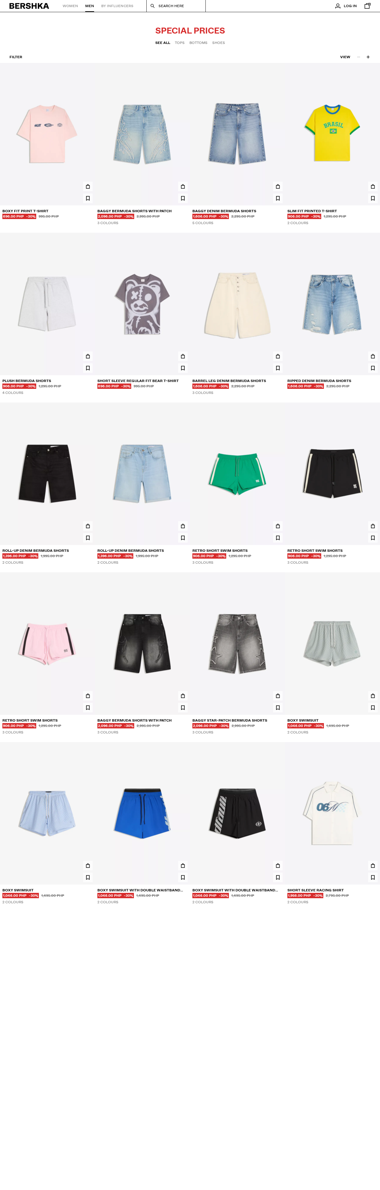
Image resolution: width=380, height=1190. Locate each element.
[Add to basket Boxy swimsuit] (373, 696)
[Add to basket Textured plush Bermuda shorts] (183, 1038)
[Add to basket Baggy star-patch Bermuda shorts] (278, 696)
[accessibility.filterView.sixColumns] (368, 57)
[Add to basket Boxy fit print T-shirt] (88, 186)
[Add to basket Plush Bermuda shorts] (88, 356)
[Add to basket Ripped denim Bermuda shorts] (373, 356)
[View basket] (366, 6)
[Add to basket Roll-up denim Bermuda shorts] (88, 526)
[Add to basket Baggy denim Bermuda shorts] (278, 186)
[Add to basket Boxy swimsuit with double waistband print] (183, 865)
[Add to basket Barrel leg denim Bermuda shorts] (278, 356)
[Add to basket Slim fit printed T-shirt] (373, 186)
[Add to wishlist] (88, 198)
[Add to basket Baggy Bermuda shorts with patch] (183, 186)
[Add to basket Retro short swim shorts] (278, 526)
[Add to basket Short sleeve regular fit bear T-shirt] (183, 356)
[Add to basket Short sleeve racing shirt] (373, 865)
